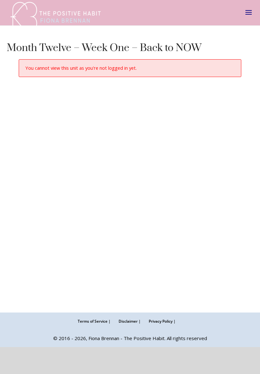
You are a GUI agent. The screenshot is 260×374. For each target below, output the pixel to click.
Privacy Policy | (162, 321)
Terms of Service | (94, 321)
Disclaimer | (130, 321)
